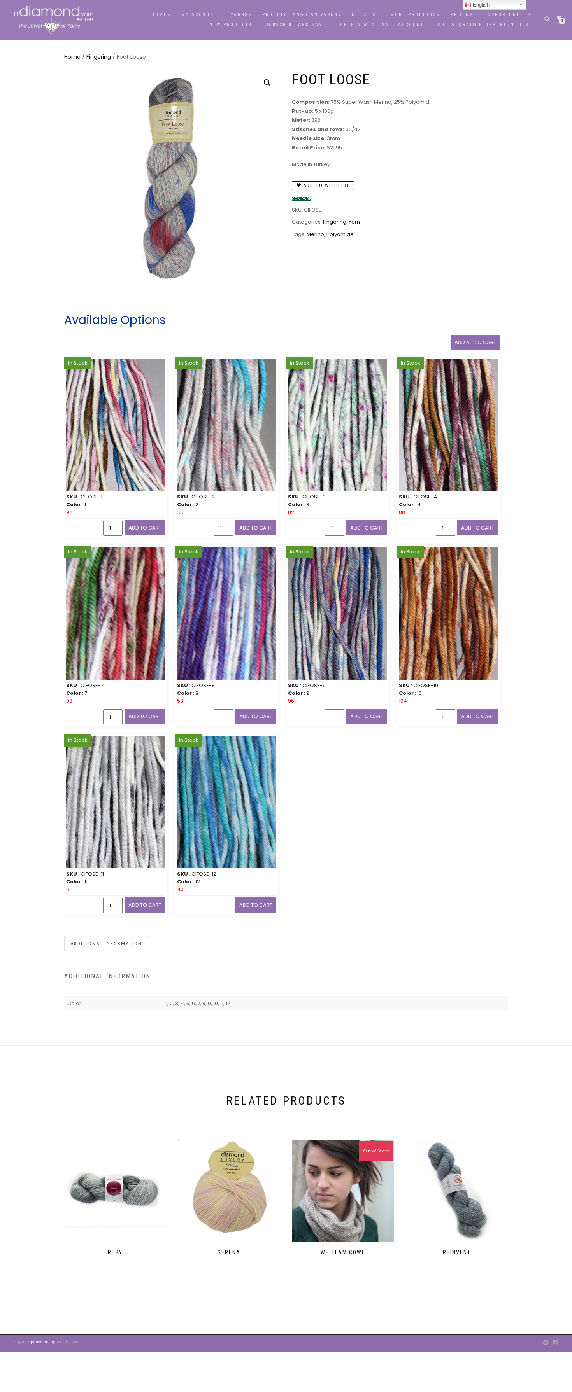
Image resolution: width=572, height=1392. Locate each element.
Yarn (354, 222)
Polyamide (340, 234)
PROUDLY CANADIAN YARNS (300, 14)
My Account (199, 14)
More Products (413, 14)
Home (159, 14)
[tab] (106, 944)
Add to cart (144, 528)
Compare (301, 199)
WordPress (66, 1342)
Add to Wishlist (326, 185)
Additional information (106, 943)
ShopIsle (21, 1342)
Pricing (462, 14)
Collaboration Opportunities (484, 24)
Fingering (98, 57)
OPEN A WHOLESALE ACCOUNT (382, 24)
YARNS (239, 14)
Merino (315, 234)
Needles (364, 14)
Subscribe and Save (296, 24)
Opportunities (509, 14)
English (480, 5)
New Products (230, 24)
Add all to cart (475, 342)
